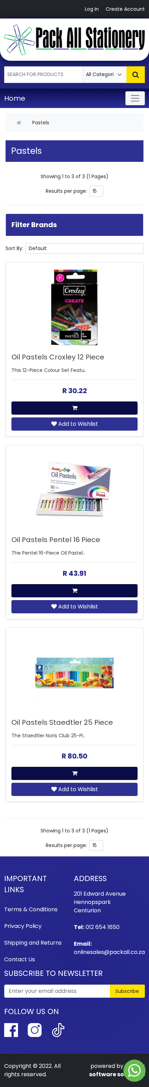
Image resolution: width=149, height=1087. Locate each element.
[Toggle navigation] (135, 98)
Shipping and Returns (33, 943)
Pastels (40, 122)
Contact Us (19, 959)
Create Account (125, 9)
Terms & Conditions (31, 909)
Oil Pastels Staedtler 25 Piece (62, 722)
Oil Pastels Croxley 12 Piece (57, 357)
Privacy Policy (23, 926)
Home (14, 98)
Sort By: (14, 248)
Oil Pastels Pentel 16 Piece (55, 540)
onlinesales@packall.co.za (109, 952)
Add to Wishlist (77, 424)
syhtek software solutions (117, 1070)
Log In (92, 9)
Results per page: (66, 191)
